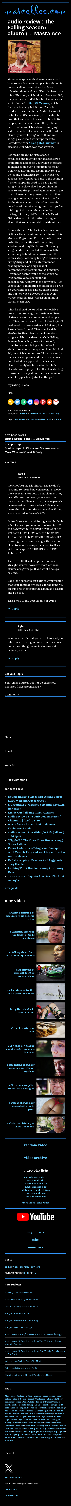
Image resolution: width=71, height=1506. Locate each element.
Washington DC (49, 1437)
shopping (32, 1431)
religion (34, 1428)
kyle (21, 626)
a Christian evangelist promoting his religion (21, 1087)
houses (24, 1413)
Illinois (33, 1413)
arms (45, 1396)
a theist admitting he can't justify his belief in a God (20, 916)
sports (8, 1434)
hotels (16, 1413)
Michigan (55, 1419)
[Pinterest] (43, 402)
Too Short (10, 1437)
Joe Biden (10, 1416)
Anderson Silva (24, 1396)
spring (16, 1434)
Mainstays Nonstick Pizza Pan (18, 1292)
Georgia (39, 1410)
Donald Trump (26, 1405)
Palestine (9, 1425)
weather (9, 1440)
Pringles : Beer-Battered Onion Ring (21, 1320)
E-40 (61, 1405)
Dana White (28, 1402)
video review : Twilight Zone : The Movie (23, 1361)
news (40, 1422)
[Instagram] (36, 402)
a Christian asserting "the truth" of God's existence (22, 935)
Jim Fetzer (59, 1413)
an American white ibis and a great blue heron (21, 992)
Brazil (31, 1399)
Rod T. (22, 473)
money (8, 1422)
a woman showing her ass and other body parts (22, 1106)
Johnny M (33, 1416)
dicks (15, 1405)
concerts (9, 1402)
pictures (24, 1266)
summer (25, 1434)
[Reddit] (49, 402)
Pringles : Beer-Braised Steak (18, 1313)
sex (24, 1431)
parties (19, 1425)
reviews (22, 413)
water (61, 1437)
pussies (19, 1428)
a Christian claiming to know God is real (21, 1125)
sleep (41, 1431)
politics (9, 1428)
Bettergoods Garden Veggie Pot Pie (21, 1368)
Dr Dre (38, 1405)
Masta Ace (33, 419)
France (21, 1410)
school (57, 419)
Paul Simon (30, 1425)
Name (8, 737)
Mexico (27, 1419)
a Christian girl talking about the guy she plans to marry (20, 1049)
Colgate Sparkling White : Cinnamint (21, 1306)
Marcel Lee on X (14, 1477)
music (16, 1422)
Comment (12, 694)
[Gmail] (56, 402)
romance (52, 1428)
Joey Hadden (16, 864)
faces (38, 1407)
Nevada (32, 1422)
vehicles (30, 1437)
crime (18, 1402)
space (62, 1431)
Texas (33, 1434)
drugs (54, 1405)
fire (6, 1410)
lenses (14, 1419)
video (15, 1266)
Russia (61, 1428)
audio (8, 1266)
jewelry (49, 1413)
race (26, 1428)
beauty (60, 1396)
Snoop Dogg (51, 1431)
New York (46, 419)
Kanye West (45, 1416)
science (17, 1431)
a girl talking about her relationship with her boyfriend (21, 1068)
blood (16, 1399)
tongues (57, 1434)
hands (60, 1410)
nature (23, 1422)
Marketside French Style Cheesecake (21, 1299)
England (24, 1407)
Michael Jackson (41, 1419)
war (37, 1437)
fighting (61, 1407)
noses (58, 1422)
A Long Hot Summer (42, 142)
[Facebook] (30, 402)
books (23, 1399)
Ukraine (20, 1437)
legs (7, 1419)
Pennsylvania (43, 1425)
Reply (15, 608)
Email (8, 751)
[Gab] (24, 402)
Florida (13, 1410)
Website (10, 765)
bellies (8, 1399)
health (8, 1413)
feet (53, 1407)
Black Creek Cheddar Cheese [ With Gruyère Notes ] (29, 1375)
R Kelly (43, 1428)
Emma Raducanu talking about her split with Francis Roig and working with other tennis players (36, 852)
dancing (40, 1402)
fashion (46, 1407)
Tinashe (42, 1434)
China (50, 1399)
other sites (11, 1489)
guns (47, 1410)
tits (49, 1434)
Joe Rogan (21, 1416)
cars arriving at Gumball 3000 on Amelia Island (24, 973)
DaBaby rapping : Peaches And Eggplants (35, 860)
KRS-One (56, 1416)
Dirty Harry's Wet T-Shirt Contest (22, 1011)
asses (52, 1396)
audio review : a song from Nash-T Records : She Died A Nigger (34, 1334)
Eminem (14, 1407)
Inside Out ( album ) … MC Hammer (31, 812)
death (8, 1405)
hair (53, 1410)
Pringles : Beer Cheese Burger (19, 1327)
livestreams (11, 1495)
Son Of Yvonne (39, 103)
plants (55, 1425)
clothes (58, 1399)
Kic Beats (20, 419)
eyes (31, 1407)
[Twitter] (17, 402)
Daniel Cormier (52, 1402)
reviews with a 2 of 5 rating (44, 413)
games (30, 1410)
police (63, 1425)
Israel (41, 1413)
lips (20, 1419)
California (40, 1399)
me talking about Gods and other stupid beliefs (20, 954)
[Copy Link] (11, 402)
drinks (46, 1405)
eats (7, 1407)
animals (37, 1396)
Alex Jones (10, 1396)
